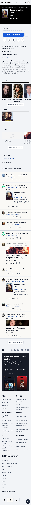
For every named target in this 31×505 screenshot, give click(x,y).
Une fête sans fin (7, 441)
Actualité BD (5, 450)
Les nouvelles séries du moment (22, 408)
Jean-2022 (9, 269)
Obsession (5, 402)
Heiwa (8, 304)
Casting (5, 81)
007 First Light (6, 420)
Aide (3, 469)
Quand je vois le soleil (23, 7)
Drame (14, 7)
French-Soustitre (11, 175)
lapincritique (10, 233)
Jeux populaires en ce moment (8, 431)
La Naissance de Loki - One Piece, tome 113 (7, 446)
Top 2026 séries (21, 399)
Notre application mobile (9, 463)
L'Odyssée (5, 406)
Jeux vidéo (7, 413)
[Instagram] (18, 350)
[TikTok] (22, 350)
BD (3, 435)
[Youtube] (28, 350)
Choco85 (9, 223)
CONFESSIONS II (21, 443)
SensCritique (5, 7)
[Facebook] (15, 350)
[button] (28, 2)
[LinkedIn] (25, 350)
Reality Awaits (20, 446)
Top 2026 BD (6, 438)
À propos (5, 460)
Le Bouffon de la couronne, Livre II (22, 424)
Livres (19, 413)
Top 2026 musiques (22, 439)
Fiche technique (7, 58)
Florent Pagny (6, 99)
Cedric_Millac (10, 314)
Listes (4, 129)
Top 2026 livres (21, 417)
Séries (19, 396)
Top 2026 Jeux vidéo (6, 417)
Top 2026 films (6, 399)
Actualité (4, 409)
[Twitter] (12, 350)
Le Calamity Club (21, 420)
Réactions (6, 155)
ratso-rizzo (9, 212)
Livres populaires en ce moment (22, 430)
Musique (20, 435)
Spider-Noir (19, 402)
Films (10, 7)
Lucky (18, 404)
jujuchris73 (9, 185)
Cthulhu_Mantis (11, 244)
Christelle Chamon (12, 279)
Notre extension (7, 466)
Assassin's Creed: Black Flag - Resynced (7, 425)
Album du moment (22, 450)
